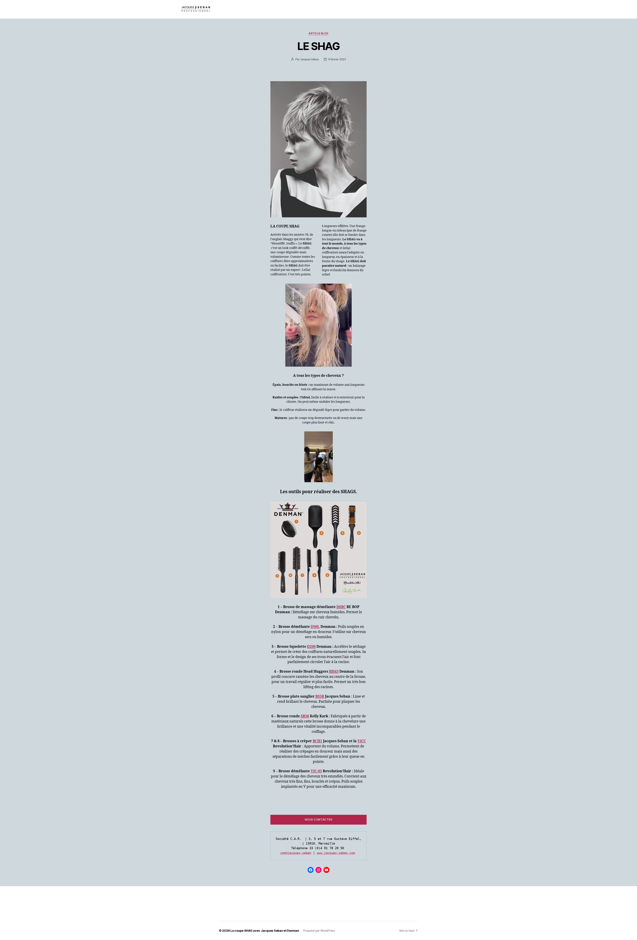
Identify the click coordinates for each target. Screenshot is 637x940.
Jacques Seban (309, 59)
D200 (311, 646)
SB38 (305, 716)
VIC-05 (316, 771)
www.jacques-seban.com (336, 853)
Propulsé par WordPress (319, 930)
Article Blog (318, 33)
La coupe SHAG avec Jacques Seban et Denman (264, 930)
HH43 (334, 671)
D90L (315, 627)
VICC (361, 741)
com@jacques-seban (295, 853)
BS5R (319, 696)
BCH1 (317, 741)
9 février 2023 (337, 59)
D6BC (341, 607)
